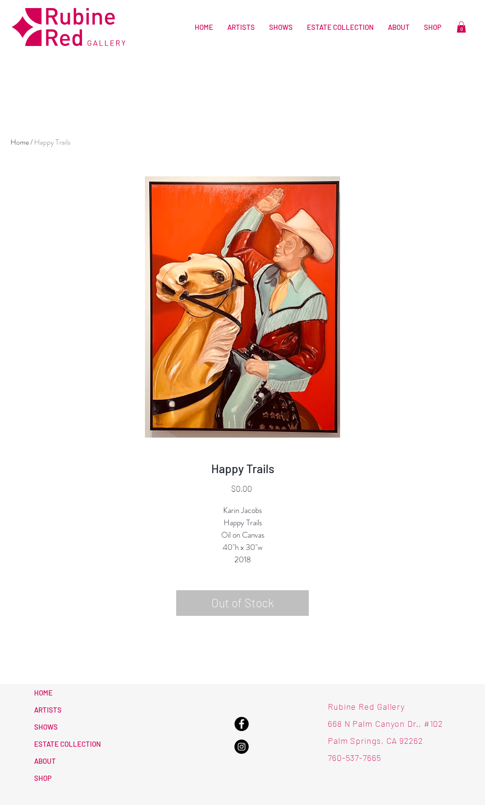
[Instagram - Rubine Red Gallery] (241, 747)
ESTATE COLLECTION (67, 744)
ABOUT (45, 761)
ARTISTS (48, 709)
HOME (43, 692)
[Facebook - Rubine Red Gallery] (241, 724)
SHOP (43, 778)
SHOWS (46, 727)
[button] (461, 27)
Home (19, 142)
